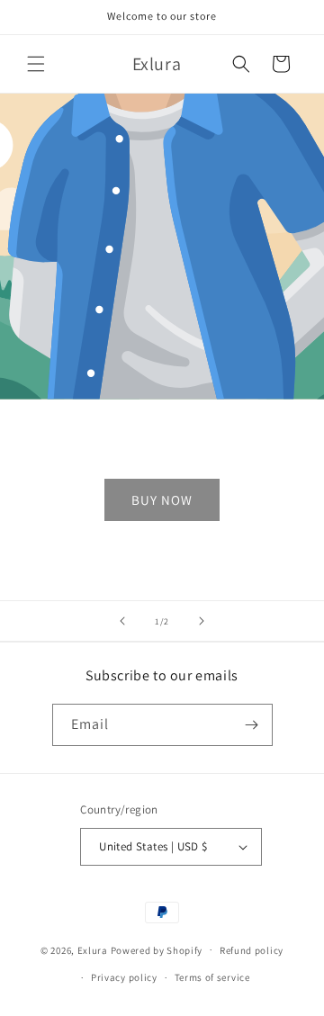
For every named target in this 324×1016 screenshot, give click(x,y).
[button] (36, 64)
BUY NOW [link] (162, 499)
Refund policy (252, 950)
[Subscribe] (252, 725)
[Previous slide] (122, 621)
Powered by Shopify (157, 949)
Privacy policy (124, 977)
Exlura (92, 949)
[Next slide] (201, 621)
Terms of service (212, 977)
